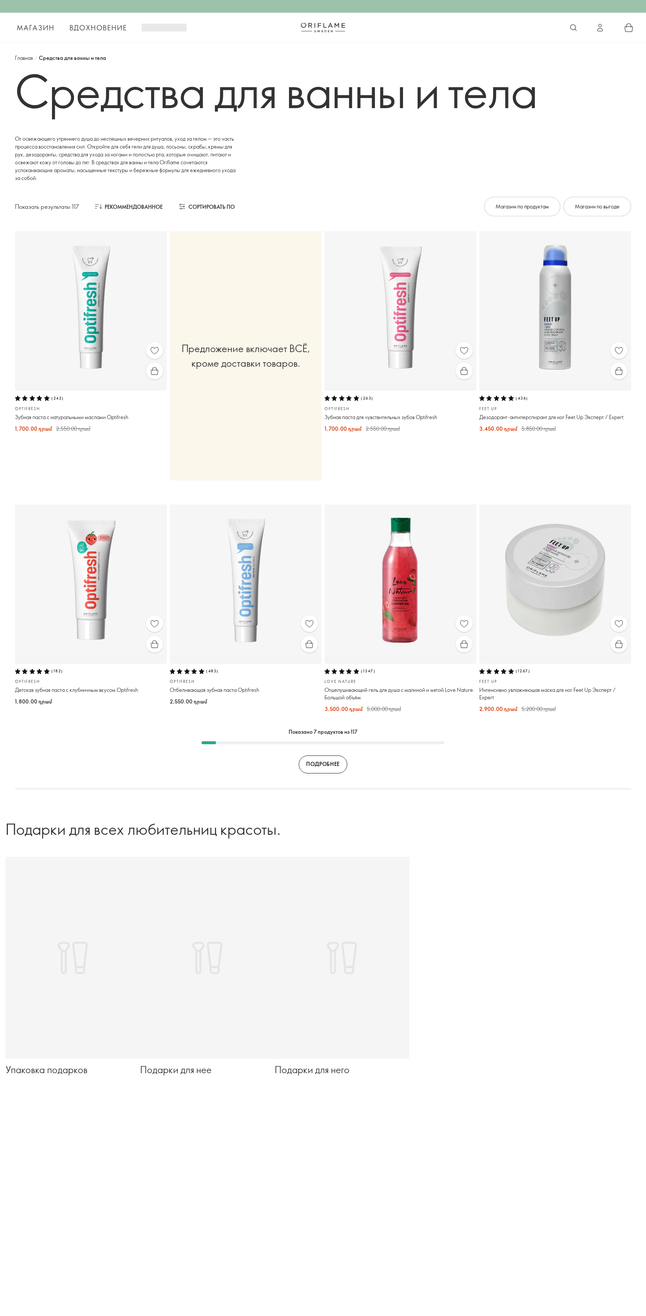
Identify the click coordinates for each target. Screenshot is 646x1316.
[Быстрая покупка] (154, 371)
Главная (24, 57)
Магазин (36, 27)
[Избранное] (154, 350)
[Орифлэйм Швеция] (323, 27)
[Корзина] (629, 28)
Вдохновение (98, 27)
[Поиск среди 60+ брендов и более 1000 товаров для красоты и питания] (573, 27)
